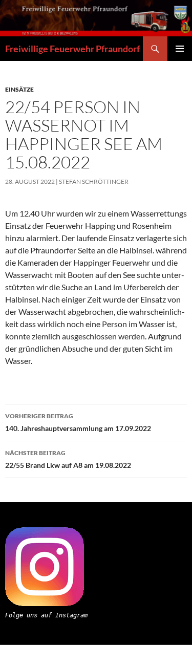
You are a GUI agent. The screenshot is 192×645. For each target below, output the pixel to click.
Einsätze (19, 89)
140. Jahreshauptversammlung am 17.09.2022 (78, 422)
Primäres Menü (179, 48)
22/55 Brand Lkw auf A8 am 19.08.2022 (68, 459)
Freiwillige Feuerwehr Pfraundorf (72, 48)
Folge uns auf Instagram (46, 615)
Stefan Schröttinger (94, 181)
